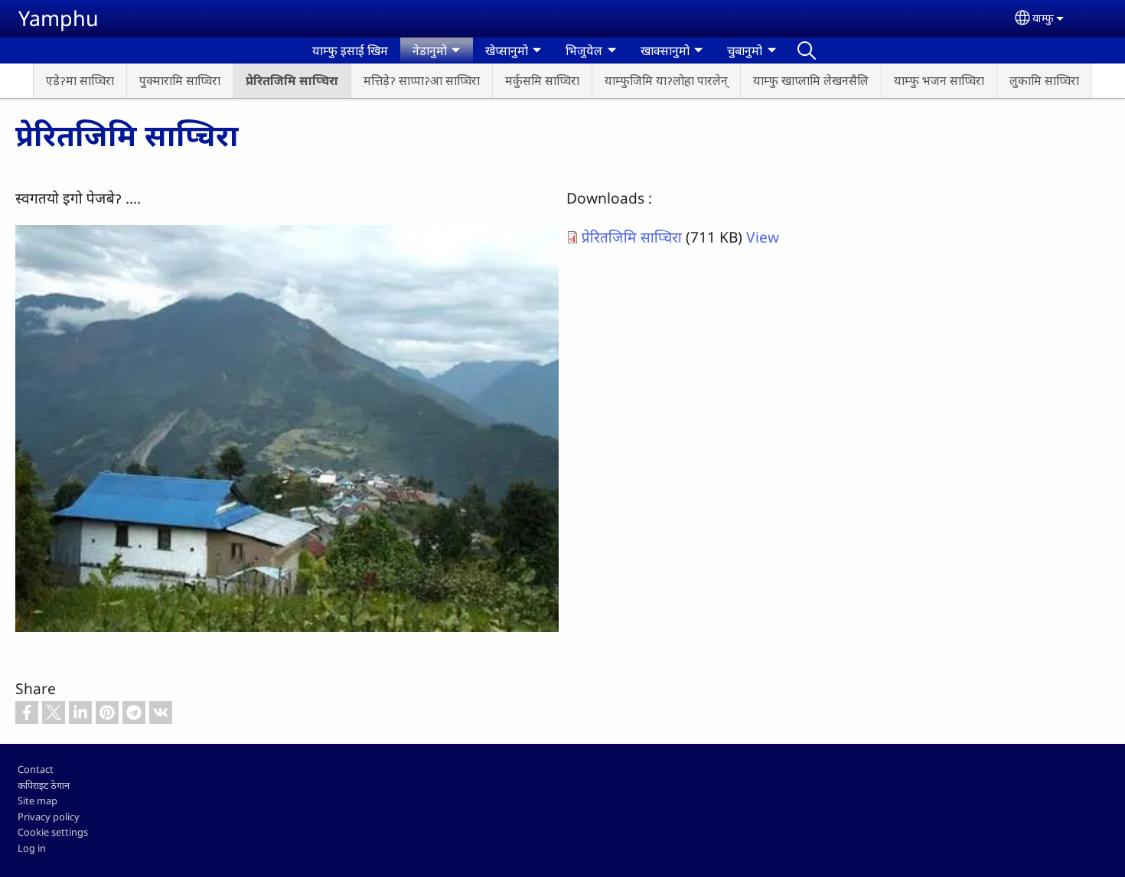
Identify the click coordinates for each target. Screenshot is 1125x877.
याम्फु (1043, 18)
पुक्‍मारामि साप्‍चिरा (179, 80)
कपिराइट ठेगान (44, 785)
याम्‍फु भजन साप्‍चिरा (939, 80)
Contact (36, 769)
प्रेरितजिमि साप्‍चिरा (292, 80)
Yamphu (58, 18)
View (762, 237)
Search (806, 50)
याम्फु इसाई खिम (350, 50)
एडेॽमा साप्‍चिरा (80, 80)
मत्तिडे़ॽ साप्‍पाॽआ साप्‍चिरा (422, 80)
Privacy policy (49, 816)
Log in (32, 848)
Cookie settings (53, 832)
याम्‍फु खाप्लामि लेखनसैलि (811, 80)
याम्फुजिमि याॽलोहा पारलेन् (666, 80)
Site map (37, 800)
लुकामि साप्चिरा (1044, 80)
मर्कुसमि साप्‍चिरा (542, 80)
